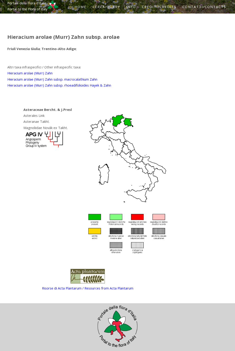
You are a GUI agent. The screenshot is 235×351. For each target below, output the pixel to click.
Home (81, 6)
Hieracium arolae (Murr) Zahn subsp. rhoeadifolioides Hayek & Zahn (59, 85)
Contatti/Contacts (204, 6)
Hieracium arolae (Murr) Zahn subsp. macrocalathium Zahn (52, 79)
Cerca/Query (106, 6)
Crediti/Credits (159, 6)
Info (131, 6)
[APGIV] (43, 147)
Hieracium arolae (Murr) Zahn (30, 73)
